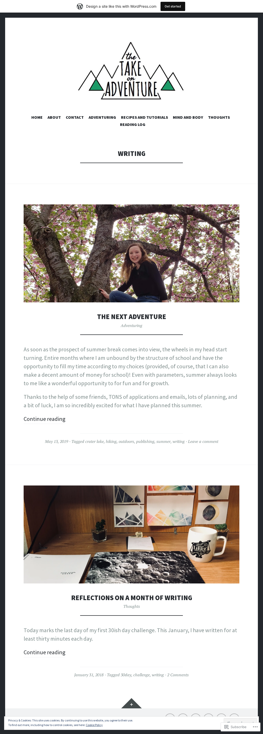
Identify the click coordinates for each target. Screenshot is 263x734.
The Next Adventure (131, 316)
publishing (145, 441)
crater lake (94, 441)
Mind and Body (188, 117)
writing (179, 441)
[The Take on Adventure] (131, 71)
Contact (75, 117)
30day (126, 675)
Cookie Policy (94, 725)
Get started (173, 6)
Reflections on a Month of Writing (131, 597)
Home (37, 117)
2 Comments (178, 675)
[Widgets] (131, 703)
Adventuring (102, 117)
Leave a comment (203, 441)
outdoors (126, 441)
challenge (141, 675)
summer (163, 441)
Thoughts (219, 117)
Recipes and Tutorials (144, 117)
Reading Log (132, 124)
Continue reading (44, 418)
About (54, 117)
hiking (111, 441)
